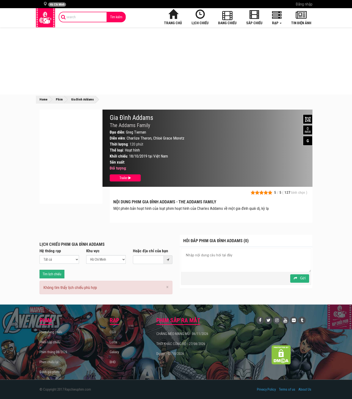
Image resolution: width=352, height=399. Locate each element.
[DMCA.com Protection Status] (281, 354)
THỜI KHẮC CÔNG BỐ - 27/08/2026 (180, 344)
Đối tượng (118, 168)
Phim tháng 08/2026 (53, 352)
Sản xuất (117, 162)
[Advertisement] (176, 60)
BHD (113, 362)
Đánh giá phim (49, 372)
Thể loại (116, 150)
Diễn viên (117, 138)
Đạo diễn (117, 132)
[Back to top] (341, 385)
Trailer (123, 178)
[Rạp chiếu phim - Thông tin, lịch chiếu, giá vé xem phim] (45, 17)
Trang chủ (173, 23)
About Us (304, 389)
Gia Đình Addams (131, 118)
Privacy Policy (266, 389)
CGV (113, 332)
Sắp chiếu (254, 23)
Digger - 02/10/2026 (170, 354)
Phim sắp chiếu (50, 342)
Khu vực (93, 250)
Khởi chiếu (118, 156)
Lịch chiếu (200, 23)
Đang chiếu (227, 23)
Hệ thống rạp (50, 250)
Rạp (275, 23)
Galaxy (114, 352)
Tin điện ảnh (301, 23)
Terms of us (287, 389)
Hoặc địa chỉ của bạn (150, 250)
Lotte (113, 342)
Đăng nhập (304, 4)
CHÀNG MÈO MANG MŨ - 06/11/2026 (182, 334)
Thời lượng (119, 144)
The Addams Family (130, 125)
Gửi (302, 278)
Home (43, 99)
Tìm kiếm (116, 17)
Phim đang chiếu (51, 332)
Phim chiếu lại (49, 362)
